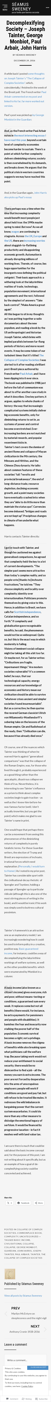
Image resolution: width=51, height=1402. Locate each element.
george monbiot (27, 1247)
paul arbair (22, 1254)
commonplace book (29, 1233)
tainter (35, 1254)
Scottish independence (27, 612)
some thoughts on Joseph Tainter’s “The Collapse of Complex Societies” (24, 78)
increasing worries (34, 240)
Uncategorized (29, 1236)
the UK (29, 236)
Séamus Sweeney (21, 7)
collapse (9, 1247)
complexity (11, 1236)
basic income (22, 1240)
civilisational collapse (19, 1243)
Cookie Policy (27, 1386)
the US (8, 240)
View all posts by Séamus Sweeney (23, 1295)
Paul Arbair (26, 373)
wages (15, 231)
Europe (38, 236)
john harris (24, 1251)
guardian (10, 1251)
